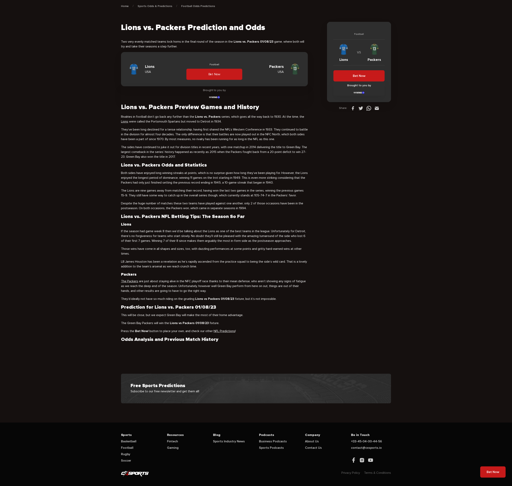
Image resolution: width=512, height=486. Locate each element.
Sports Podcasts (271, 448)
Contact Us (313, 448)
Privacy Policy (350, 473)
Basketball (128, 441)
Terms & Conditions (377, 473)
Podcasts (266, 435)
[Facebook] (352, 108)
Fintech (172, 441)
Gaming (173, 448)
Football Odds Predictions (198, 6)
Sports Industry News (229, 441)
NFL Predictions (224, 331)
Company (312, 435)
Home (125, 6)
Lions (124, 121)
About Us (312, 441)
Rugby (125, 454)
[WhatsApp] (368, 108)
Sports (126, 435)
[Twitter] (360, 108)
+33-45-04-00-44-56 (366, 441)
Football (127, 448)
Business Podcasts (273, 441)
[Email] (376, 108)
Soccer (126, 461)
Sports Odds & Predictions (155, 6)
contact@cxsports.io (366, 448)
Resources (175, 435)
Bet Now (214, 74)
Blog (216, 435)
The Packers (129, 281)
